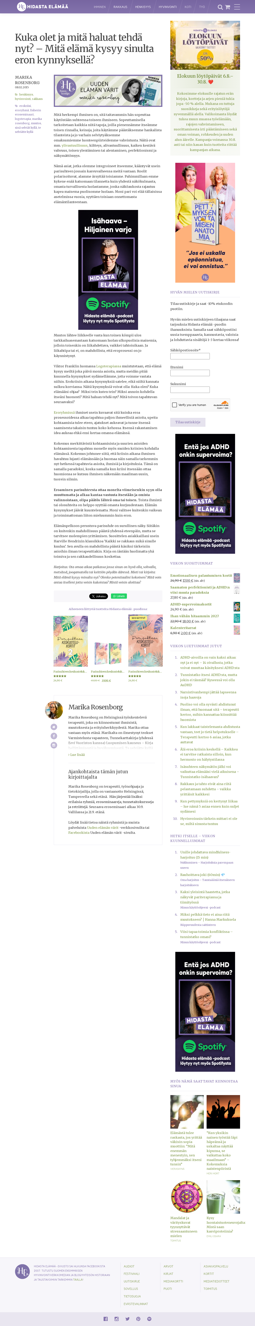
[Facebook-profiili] (54, 736)
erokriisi (25, 106)
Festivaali (131, 1273)
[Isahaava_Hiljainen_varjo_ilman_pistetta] (108, 270)
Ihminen (100, 7)
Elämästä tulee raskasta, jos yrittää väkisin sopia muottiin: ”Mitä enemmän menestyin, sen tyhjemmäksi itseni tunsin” (186, 1148)
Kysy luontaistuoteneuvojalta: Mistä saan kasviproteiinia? (223, 1224)
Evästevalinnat (136, 1304)
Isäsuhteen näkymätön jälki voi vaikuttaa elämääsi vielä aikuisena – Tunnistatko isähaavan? (209, 772)
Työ (202, 7)
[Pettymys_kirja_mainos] (205, 223)
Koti (188, 7)
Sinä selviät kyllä (26, 127)
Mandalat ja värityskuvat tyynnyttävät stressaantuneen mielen (183, 1227)
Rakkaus (120, 7)
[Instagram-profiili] (54, 745)
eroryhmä (22, 110)
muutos (36, 123)
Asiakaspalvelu (216, 1266)
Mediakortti (173, 1281)
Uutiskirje (132, 1281)
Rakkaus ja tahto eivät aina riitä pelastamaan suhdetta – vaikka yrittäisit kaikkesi (205, 789)
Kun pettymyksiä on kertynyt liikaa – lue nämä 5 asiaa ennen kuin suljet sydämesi (209, 806)
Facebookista (78, 833)
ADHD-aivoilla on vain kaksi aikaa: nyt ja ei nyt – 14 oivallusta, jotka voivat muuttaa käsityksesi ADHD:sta (209, 662)
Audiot (129, 1266)
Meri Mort (213, 1173)
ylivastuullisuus (75, 145)
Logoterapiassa (108, 366)
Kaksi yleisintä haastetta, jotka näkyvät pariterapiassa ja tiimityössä (205, 897)
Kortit (209, 1273)
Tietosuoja (132, 1296)
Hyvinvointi (168, 7)
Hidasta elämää (50, 6)
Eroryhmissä (64, 412)
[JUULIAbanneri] (205, 493)
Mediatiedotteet (217, 1281)
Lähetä (120, 596)
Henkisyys (143, 7)
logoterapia (23, 119)
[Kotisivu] (54, 727)
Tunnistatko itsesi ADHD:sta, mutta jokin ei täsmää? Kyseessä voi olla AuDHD (208, 680)
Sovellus (131, 1288)
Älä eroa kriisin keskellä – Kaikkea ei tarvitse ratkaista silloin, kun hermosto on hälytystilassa (209, 754)
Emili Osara (214, 1236)
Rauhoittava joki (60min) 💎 (202, 875)
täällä (78, 1279)
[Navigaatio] (237, 6)
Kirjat (168, 1273)
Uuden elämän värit (103, 828)
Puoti (168, 1288)
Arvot (168, 1266)
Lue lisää (77, 755)
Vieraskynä (177, 1169)
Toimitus (175, 1240)
